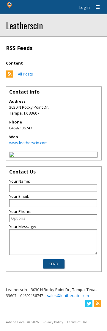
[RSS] (97, 303)
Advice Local (16, 322)
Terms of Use (77, 322)
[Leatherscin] (12, 155)
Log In (84, 7)
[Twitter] (88, 303)
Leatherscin (24, 25)
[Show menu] (95, 7)
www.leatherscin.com (28, 142)
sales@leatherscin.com (68, 295)
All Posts (25, 74)
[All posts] (9, 76)
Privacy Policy (53, 322)
